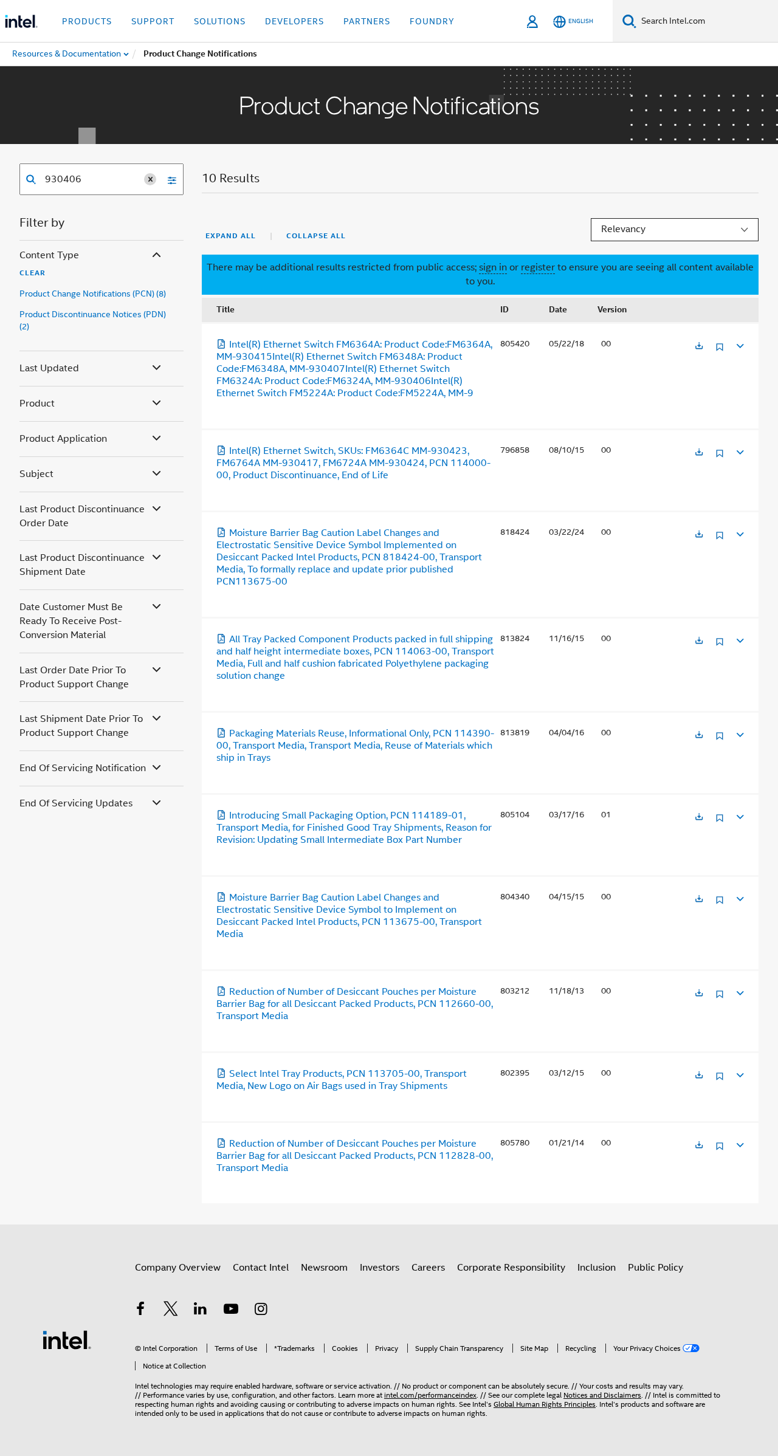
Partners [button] (366, 21)
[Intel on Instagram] (260, 1311)
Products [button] (87, 21)
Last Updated (49, 368)
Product (37, 403)
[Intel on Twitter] (170, 1311)
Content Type (49, 255)
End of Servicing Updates (76, 803)
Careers (428, 1268)
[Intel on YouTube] (231, 1311)
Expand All (230, 236)
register (538, 267)
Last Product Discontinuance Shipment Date (82, 565)
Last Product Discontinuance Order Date (82, 516)
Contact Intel (261, 1268)
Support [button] (152, 21)
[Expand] (739, 344)
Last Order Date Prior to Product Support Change (74, 677)
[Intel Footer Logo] (67, 1339)
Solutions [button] (220, 21)
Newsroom (324, 1268)
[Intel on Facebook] (140, 1311)
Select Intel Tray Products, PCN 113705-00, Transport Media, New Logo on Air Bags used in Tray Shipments (341, 1080)
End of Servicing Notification (82, 768)
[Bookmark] (720, 351)
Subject (36, 474)
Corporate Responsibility (511, 1268)
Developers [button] (294, 21)
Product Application (63, 439)
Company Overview (178, 1268)
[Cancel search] (150, 179)
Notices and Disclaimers (602, 1394)
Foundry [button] (432, 21)
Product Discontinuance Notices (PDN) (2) (92, 320)
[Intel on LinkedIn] (200, 1311)
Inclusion (596, 1268)
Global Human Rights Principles (545, 1404)
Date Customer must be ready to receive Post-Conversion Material (71, 621)
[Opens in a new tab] (699, 346)
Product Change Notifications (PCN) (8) (92, 293)
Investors (379, 1268)
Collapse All (316, 236)
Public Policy (655, 1268)
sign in (493, 267)
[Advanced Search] (168, 179)
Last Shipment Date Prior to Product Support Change (81, 726)
